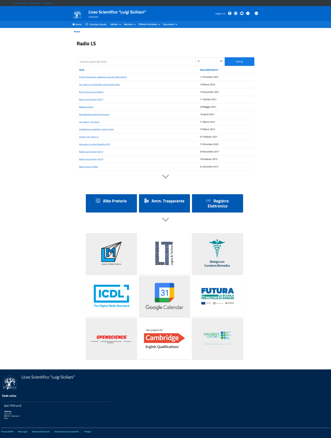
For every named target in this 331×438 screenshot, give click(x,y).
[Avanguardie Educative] (217, 353)
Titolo (81, 69)
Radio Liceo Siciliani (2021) (91, 99)
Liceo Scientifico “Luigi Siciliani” (117, 14)
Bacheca (128, 24)
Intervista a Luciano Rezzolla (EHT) (94, 144)
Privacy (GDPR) (7, 431)
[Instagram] (236, 13)
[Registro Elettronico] (257, 13)
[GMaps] (248, 13)
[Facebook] (230, 13)
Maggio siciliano (86, 106)
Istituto (114, 24)
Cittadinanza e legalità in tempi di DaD (96, 129)
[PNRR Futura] (217, 310)
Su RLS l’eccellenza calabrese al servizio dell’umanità (103, 77)
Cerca (239, 61)
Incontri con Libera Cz (89, 136)
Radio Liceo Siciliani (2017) (91, 151)
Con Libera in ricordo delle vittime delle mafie (99, 84)
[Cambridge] (164, 353)
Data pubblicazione (208, 69)
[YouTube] (242, 13)
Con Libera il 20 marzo (89, 121)
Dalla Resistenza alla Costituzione (94, 114)
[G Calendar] (164, 310)
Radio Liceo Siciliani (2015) (91, 159)
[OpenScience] (111, 353)
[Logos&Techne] (164, 268)
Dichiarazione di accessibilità (66, 431)
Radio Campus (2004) (88, 166)
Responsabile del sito (41, 431)
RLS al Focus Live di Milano (91, 92)
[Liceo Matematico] (111, 268)
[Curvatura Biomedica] (217, 268)
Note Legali (22, 431)
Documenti (168, 24)
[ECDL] (111, 310)
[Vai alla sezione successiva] (165, 177)
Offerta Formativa (148, 24)
